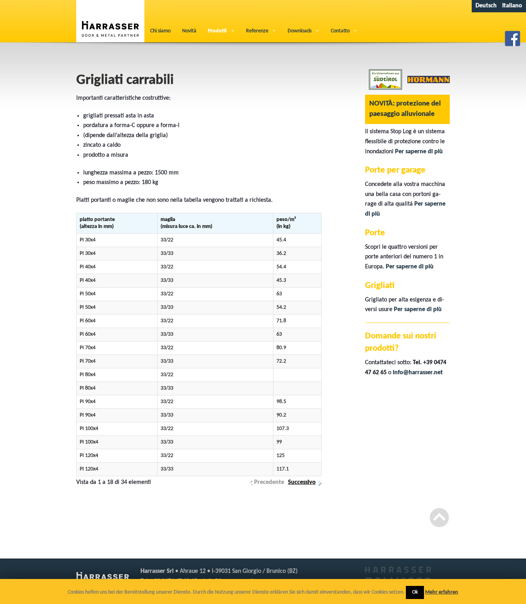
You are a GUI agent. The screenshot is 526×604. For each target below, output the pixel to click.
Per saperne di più (419, 152)
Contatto (340, 31)
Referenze (257, 31)
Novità (189, 31)
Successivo (302, 482)
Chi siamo (160, 31)
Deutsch (486, 6)
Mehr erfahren (441, 592)
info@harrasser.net (418, 373)
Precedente (269, 482)
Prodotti (217, 31)
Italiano (512, 6)
